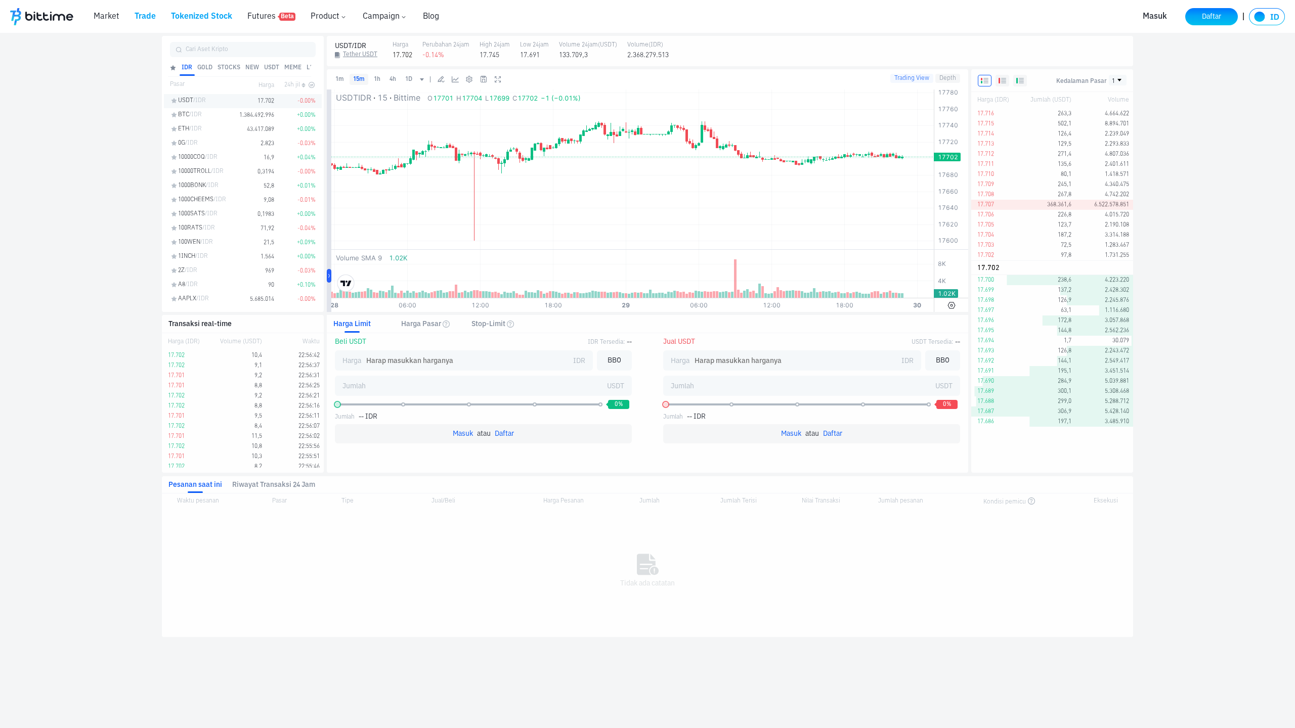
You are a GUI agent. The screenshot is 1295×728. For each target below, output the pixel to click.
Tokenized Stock (201, 17)
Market (106, 17)
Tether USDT (360, 55)
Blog (431, 17)
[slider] (337, 404)
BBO (614, 360)
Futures (270, 17)
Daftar (504, 433)
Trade (145, 17)
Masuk (1155, 17)
